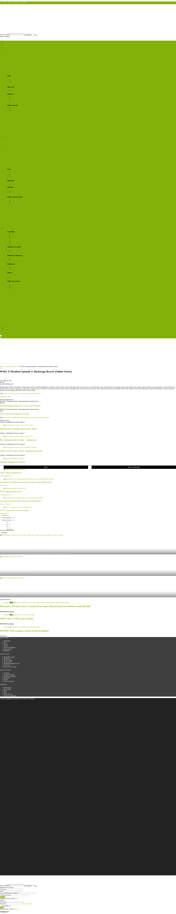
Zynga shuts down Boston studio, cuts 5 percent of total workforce (20, 501)
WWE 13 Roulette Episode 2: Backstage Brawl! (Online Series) (22, 393)
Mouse (6, 679)
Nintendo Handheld (16, 99)
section (26, 417)
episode (14, 417)
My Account (7, 687)
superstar (34, 417)
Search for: (3, 34)
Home (5, 2)
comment (9, 417)
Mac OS (13, 242)
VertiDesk (31, 699)
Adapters (13, 250)
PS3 (7, 522)
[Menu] (0, 336)
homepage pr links (5, 396)
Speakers (13, 260)
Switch (13, 97)
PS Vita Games (15, 174)
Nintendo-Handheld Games (19, 192)
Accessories (7, 228)
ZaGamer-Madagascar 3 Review (12, 462)
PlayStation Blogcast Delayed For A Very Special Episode (20, 406)
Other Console (15, 109)
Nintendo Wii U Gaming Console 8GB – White (18, 429)
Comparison (7, 330)
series (30, 417)
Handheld (14, 110)
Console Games (8, 136)
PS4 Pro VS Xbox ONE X (15, 332)
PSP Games (14, 176)
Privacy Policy (8, 694)
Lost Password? (27, 904)
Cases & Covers (15, 288)
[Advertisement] (88, 352)
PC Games (14, 200)
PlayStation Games (16, 173)
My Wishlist (7, 689)
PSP (12, 81)
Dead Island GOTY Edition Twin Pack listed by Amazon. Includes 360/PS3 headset (26, 482)
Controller (7, 673)
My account (15, 2)
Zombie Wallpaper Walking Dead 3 (11, 473)
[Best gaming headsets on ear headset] (11, 556)
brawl (5, 417)
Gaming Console (8, 43)
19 (11, 476)
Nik (5, 379)
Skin (12, 286)
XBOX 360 (3, 485)
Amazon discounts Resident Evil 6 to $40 (14, 414)
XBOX (13, 90)
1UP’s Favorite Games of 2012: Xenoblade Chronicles (21, 451)
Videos (6, 329)
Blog (10, 2)
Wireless (13, 267)
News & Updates (5, 504)
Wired (12, 269)
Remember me (6, 906)
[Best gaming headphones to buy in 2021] (12, 578)
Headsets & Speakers (10, 676)
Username (3, 889)
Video (41, 417)
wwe (48, 417)
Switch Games (15, 190)
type (38, 417)
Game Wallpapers (9, 327)
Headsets (13, 259)
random (22, 417)
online (18, 417)
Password (9, 893)
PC (12, 240)
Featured (4, 515)
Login (2, 907)
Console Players (15, 699)
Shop (5, 41)
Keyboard (6, 678)
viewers (45, 417)
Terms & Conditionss (10, 695)
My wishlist (23, 2)
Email (1, 891)
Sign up (3, 897)
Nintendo (13, 238)
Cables (13, 252)
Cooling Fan (14, 284)
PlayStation (14, 79)
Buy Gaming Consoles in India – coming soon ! (18, 440)
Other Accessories (9, 681)
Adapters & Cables (9, 674)
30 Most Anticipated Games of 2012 (11, 491)
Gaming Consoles (10, 366)
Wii (18, 366)
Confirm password (5, 895)
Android (13, 243)
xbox (12, 237)
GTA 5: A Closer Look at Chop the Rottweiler (14, 510)
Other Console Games (17, 202)
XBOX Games (15, 184)
